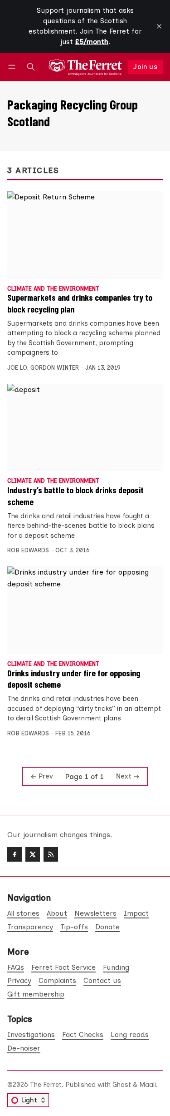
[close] (159, 26)
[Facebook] (14, 854)
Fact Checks (82, 1034)
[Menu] (13, 67)
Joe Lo (17, 367)
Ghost (121, 1085)
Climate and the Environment (53, 289)
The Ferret (46, 1085)
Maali (147, 1085)
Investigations (31, 1034)
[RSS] (51, 854)
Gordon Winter (54, 367)
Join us (145, 67)
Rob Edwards (28, 550)
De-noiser (23, 1048)
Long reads (130, 1034)
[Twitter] (32, 854)
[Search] (31, 67)
